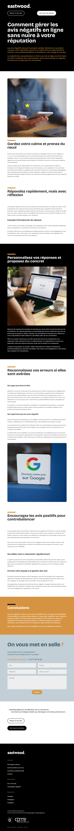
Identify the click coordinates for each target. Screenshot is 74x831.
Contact (9, 774)
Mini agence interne (13, 764)
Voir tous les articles (46, 13)
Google (9, 156)
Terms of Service (39, 812)
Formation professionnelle (15, 771)
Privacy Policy (31, 812)
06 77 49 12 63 (35, 659)
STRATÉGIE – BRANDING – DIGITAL (19, 827)
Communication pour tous (15, 768)
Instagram (10, 799)
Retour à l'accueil (16, 13)
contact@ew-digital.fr (17, 659)
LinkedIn (10, 796)
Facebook (10, 803)
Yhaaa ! (37, 692)
